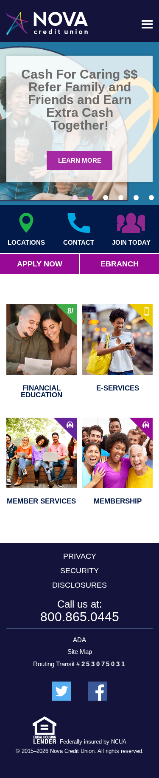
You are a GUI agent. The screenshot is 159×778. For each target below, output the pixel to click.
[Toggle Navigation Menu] (147, 24)
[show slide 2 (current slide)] (90, 197)
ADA (79, 639)
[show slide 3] (105, 197)
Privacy (79, 556)
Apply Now (39, 264)
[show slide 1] (75, 197)
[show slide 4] (120, 197)
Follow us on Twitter (61, 691)
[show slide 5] (136, 197)
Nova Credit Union (47, 23)
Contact (78, 242)
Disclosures (79, 585)
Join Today (131, 242)
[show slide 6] (151, 197)
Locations (26, 242)
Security (79, 570)
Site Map (79, 651)
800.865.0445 (79, 617)
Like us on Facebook (97, 691)
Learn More (79, 160)
